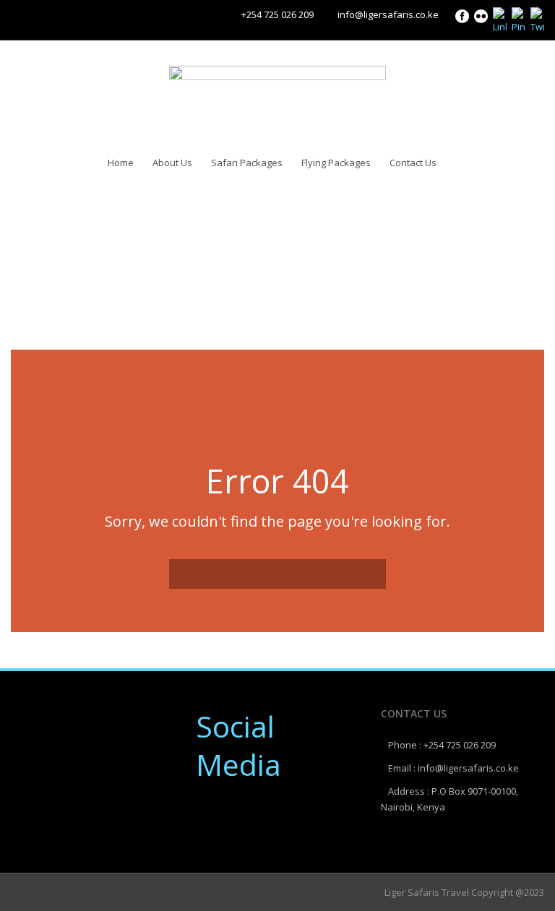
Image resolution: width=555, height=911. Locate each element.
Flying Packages (336, 162)
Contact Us (413, 162)
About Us (172, 162)
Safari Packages (247, 162)
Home (121, 162)
